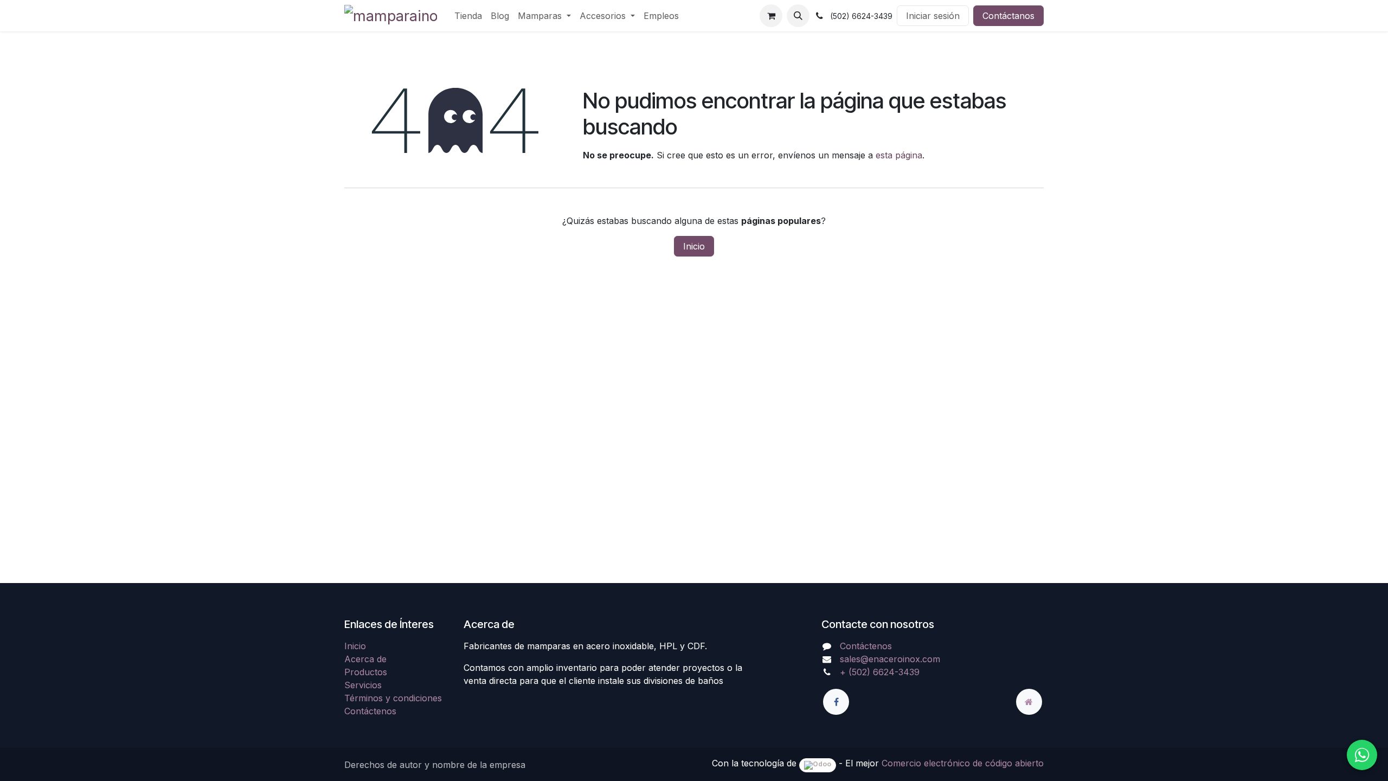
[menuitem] (468, 16)
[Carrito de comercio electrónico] (771, 15)
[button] (798, 15)
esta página (899, 155)
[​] (836, 702)
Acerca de (365, 659)
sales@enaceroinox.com (890, 659)
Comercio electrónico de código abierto (963, 763)
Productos (365, 672)
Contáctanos (1008, 15)
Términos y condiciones (393, 698)
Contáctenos (370, 711)
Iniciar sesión (933, 15)
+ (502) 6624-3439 (880, 672)
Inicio (694, 246)
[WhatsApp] (1362, 755)
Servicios (363, 685)
